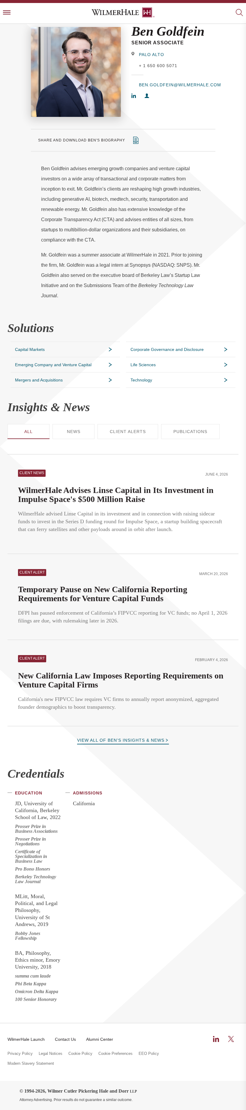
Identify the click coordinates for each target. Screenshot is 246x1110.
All (28, 431)
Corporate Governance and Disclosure (167, 349)
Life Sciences (143, 364)
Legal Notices (50, 1054)
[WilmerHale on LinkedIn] (216, 1039)
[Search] (239, 13)
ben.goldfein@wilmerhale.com (177, 84)
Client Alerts (128, 431)
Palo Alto (151, 54)
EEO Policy (149, 1054)
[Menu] (7, 13)
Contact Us (65, 1039)
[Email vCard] (147, 96)
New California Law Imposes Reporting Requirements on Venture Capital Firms (121, 680)
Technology (141, 380)
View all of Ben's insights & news (120, 740)
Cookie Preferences (115, 1054)
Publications (190, 431)
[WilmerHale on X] (231, 1039)
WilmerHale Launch (26, 1039)
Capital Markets (30, 349)
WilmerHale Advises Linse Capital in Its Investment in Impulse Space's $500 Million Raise (116, 494)
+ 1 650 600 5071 (158, 65)
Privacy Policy (20, 1054)
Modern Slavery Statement (31, 1063)
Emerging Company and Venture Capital (53, 364)
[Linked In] (133, 96)
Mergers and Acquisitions (39, 380)
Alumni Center (99, 1039)
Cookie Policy (80, 1054)
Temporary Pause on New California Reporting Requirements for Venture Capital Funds (102, 594)
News (73, 431)
